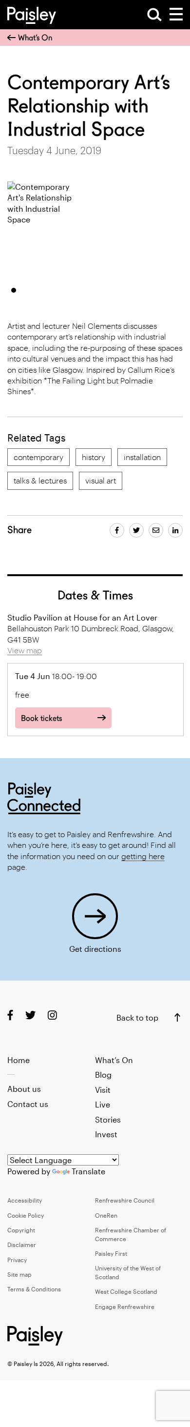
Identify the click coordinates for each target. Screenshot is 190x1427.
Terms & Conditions (34, 1289)
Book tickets (41, 718)
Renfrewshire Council (124, 1200)
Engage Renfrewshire (124, 1306)
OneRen (106, 1215)
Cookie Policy (25, 1215)
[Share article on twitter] (136, 530)
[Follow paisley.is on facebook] (10, 1014)
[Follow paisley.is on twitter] (30, 1014)
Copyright (21, 1229)
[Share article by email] (156, 530)
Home (18, 1060)
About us (24, 1088)
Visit (103, 1089)
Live (102, 1104)
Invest (106, 1134)
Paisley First (111, 1253)
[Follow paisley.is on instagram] (52, 1014)
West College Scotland (126, 1291)
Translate (88, 1171)
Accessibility (24, 1200)
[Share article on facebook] (117, 530)
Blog (103, 1074)
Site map (19, 1274)
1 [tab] (13, 290)
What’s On (35, 37)
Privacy (17, 1259)
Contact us (27, 1103)
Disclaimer (21, 1244)
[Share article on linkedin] (175, 530)
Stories (108, 1119)
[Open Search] (154, 14)
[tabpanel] (40, 230)
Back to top (137, 1017)
